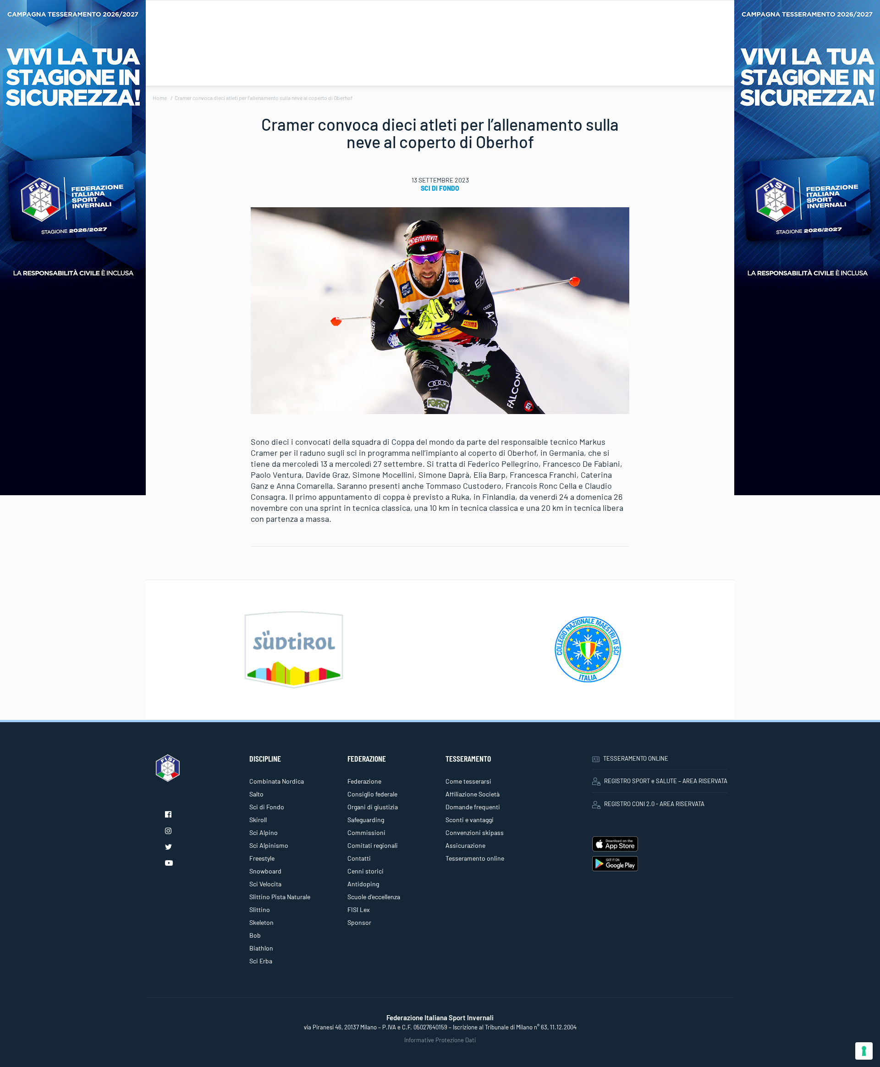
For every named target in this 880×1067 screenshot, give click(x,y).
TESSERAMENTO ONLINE (635, 758)
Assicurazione (465, 845)
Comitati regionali (372, 845)
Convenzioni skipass (475, 832)
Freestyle (262, 858)
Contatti (359, 858)
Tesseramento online (475, 858)
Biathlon (261, 948)
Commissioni (366, 832)
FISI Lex (358, 909)
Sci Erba (260, 961)
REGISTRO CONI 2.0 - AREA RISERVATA (654, 803)
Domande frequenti (473, 807)
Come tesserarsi (468, 781)
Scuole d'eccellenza (373, 897)
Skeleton (261, 922)
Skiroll (258, 820)
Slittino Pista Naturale (279, 897)
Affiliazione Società (473, 794)
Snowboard (265, 871)
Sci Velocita (265, 884)
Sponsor (359, 922)
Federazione (364, 781)
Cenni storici (365, 871)
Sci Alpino (263, 832)
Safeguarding (365, 820)
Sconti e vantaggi (470, 820)
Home (160, 97)
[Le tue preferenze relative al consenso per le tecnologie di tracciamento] (864, 1051)
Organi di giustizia (372, 807)
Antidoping (363, 884)
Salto (256, 794)
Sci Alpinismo (268, 845)
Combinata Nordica (276, 781)
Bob (255, 935)
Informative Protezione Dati (440, 1040)
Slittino (259, 909)
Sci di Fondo (440, 188)
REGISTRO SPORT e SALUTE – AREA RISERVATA (665, 781)
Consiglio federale (372, 794)
